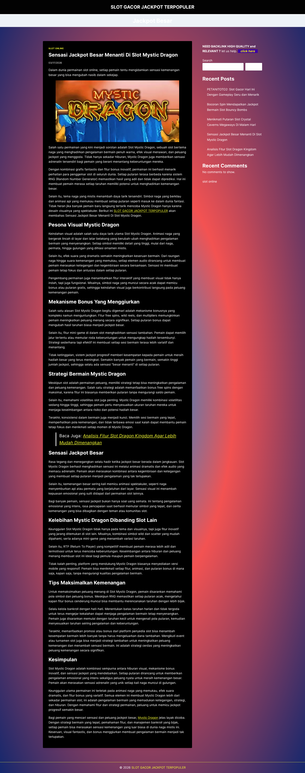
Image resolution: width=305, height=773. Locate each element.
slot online (209, 181)
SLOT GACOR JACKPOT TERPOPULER (158, 767)
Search (207, 60)
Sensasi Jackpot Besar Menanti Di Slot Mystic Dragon (113, 55)
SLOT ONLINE (56, 48)
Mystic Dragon (148, 717)
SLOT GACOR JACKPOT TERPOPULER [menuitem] (141, 211)
